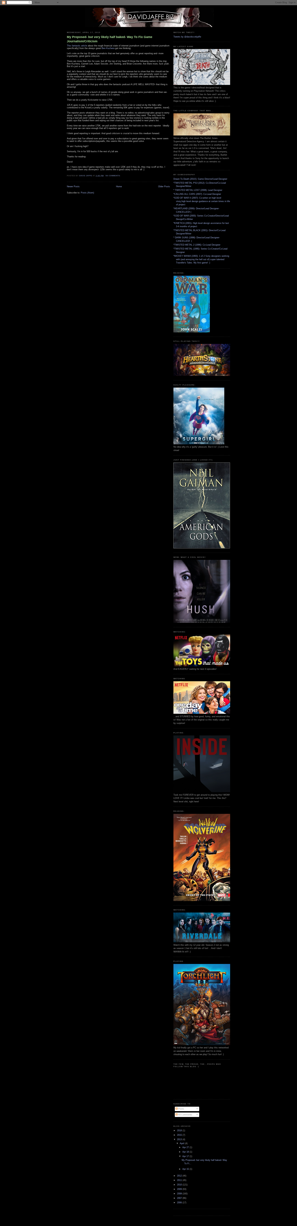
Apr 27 (186, 1147)
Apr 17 (186, 1156)
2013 (180, 1139)
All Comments (185, 1114)
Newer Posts (73, 186)
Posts (181, 1109)
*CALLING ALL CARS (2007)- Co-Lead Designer (197, 194)
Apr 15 (186, 1169)
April (182, 1143)
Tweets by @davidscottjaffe (187, 36)
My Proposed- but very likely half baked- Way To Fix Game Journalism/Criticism (109, 39)
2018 (180, 1130)
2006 (180, 1202)
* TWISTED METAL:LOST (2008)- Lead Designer (197, 190)
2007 (180, 1198)
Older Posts (164, 186)
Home (119, 186)
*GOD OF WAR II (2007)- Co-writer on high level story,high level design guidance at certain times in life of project (201, 201)
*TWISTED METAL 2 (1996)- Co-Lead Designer (196, 244)
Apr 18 (186, 1152)
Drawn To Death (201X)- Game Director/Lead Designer (200, 179)
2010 (180, 1184)
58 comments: (113, 176)
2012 (180, 1175)
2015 (180, 1135)
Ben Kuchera (108, 48)
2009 (180, 1189)
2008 (180, 1193)
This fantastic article (77, 45)
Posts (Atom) (87, 192)
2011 (180, 1180)
